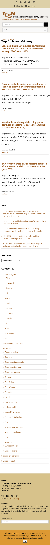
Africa (7, 278)
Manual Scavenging (12, 412)
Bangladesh (9, 283)
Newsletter (31, 6)
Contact (4, 480)
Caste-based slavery (13, 367)
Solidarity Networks (11, 456)
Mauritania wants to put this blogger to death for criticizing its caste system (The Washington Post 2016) (23, 125)
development (8, 333)
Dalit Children (10, 382)
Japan (7, 298)
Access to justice (11, 352)
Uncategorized (9, 461)
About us (4, 503)
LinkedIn (19, 6)
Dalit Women (10, 387)
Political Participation (13, 417)
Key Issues (7, 348)
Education (9, 392)
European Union (11, 446)
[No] (47, 537)
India (7, 293)
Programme (8, 442)
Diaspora (8, 288)
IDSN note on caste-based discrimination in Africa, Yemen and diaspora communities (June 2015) (24, 166)
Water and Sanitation (13, 432)
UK (6, 323)
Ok (25, 541)
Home (4, 39)
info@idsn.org (13, 498)
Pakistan (8, 308)
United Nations (11, 451)
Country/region (9, 274)
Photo (5, 437)
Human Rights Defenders (13, 343)
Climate (8, 377)
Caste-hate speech (12, 372)
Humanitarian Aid (12, 402)
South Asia (9, 313)
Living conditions (12, 407)
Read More (4, 73)
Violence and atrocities (14, 427)
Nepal (7, 303)
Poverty (8, 422)
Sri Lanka (8, 318)
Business (8, 357)
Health (5, 338)
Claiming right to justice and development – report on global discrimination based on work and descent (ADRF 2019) (24, 87)
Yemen (8, 328)
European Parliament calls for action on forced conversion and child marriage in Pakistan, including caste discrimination (24, 213)
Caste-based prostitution (15, 362)
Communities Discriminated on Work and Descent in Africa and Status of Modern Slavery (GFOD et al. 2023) (23, 49)
